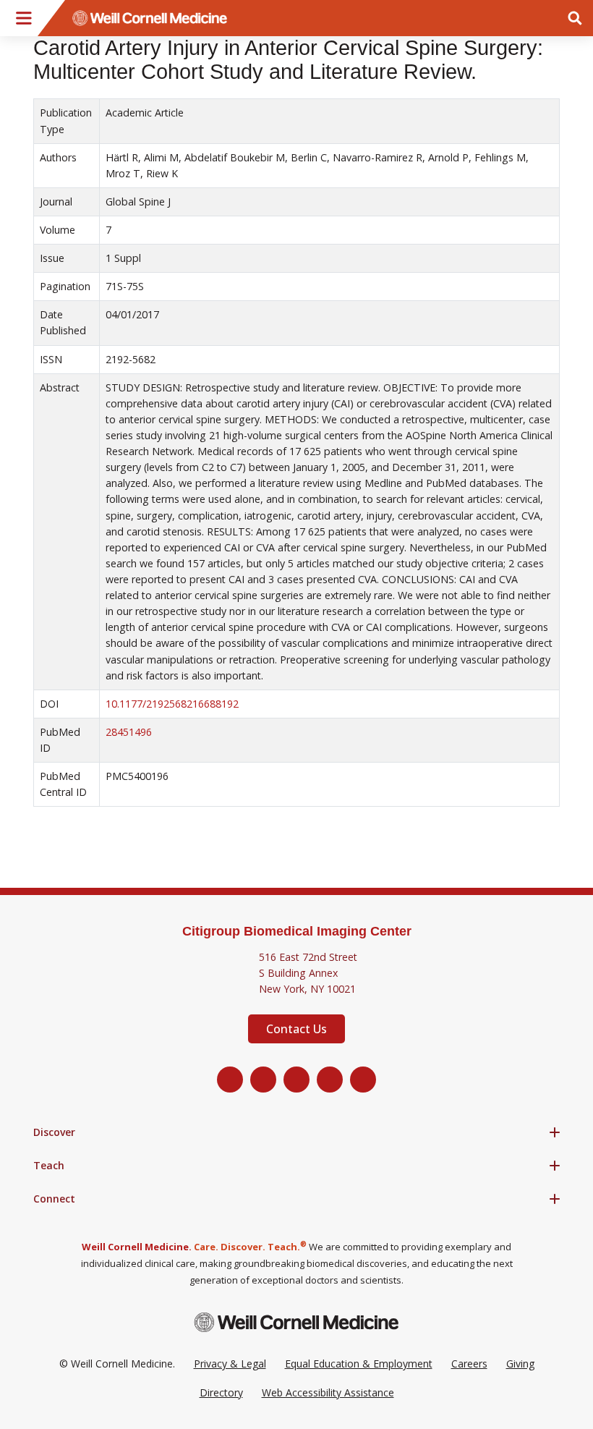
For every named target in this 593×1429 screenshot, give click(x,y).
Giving (520, 1363)
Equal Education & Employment (358, 1363)
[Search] (575, 18)
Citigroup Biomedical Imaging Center (296, 931)
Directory (221, 1392)
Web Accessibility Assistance (328, 1392)
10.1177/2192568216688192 (172, 704)
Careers (469, 1363)
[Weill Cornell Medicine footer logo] (296, 1322)
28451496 (129, 732)
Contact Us (296, 1029)
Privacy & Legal (230, 1363)
